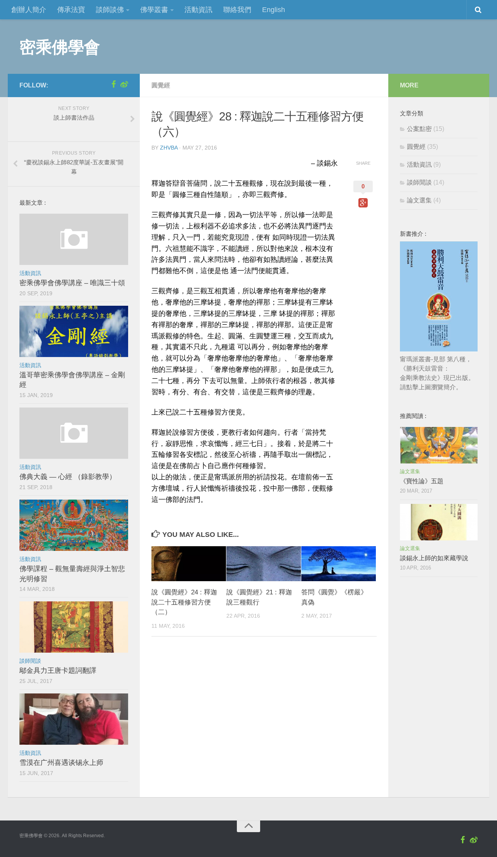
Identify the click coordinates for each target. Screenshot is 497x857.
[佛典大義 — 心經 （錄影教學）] (73, 433)
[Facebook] (113, 84)
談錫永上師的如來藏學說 (434, 558)
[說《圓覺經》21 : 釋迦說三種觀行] (263, 564)
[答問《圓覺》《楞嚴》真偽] (338, 564)
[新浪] (124, 84)
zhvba (168, 148)
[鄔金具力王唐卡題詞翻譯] (73, 627)
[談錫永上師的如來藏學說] (439, 522)
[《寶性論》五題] (439, 445)
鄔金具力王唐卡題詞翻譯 (57, 670)
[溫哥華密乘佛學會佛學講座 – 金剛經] (73, 331)
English (273, 10)
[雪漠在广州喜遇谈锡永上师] (73, 719)
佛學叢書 (154, 10)
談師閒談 (30, 661)
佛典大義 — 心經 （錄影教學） (67, 477)
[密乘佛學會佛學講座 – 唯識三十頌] (73, 239)
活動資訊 (198, 10)
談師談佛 (110, 10)
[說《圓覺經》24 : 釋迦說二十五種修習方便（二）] (188, 564)
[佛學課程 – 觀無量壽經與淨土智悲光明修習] (73, 525)
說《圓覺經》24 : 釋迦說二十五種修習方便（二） (184, 602)
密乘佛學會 (59, 46)
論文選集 (419, 200)
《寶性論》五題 (421, 481)
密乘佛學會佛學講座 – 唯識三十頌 (72, 283)
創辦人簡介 (28, 10)
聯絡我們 (237, 10)
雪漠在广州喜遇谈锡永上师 (61, 762)
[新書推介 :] (439, 350)
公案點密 (419, 128)
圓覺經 (160, 85)
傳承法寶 (71, 10)
